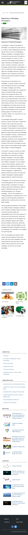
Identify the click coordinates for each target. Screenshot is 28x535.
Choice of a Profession (8, 369)
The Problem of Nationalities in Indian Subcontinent (12, 359)
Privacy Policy (19, 522)
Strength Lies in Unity (8, 366)
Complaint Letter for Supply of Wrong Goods (13, 391)
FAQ (17, 519)
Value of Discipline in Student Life (11, 399)
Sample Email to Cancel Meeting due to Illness (14, 384)
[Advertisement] (14, 266)
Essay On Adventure (8, 363)
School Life (5, 355)
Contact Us (7, 522)
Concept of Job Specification (10, 402)
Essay (4, 23)
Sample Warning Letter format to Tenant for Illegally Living (13, 395)
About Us (6, 519)
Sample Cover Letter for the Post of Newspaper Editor (14, 387)
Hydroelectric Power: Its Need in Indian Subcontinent (12, 373)
